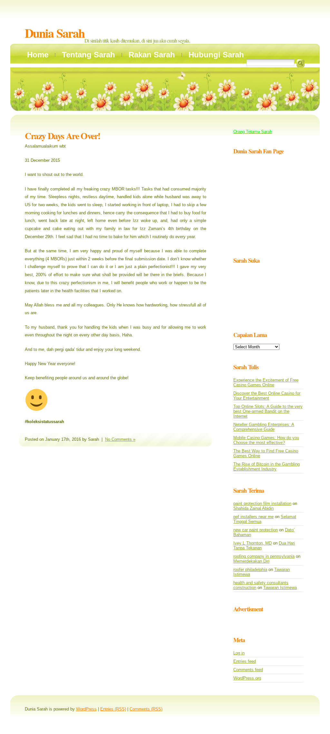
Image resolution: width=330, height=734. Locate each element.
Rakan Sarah (152, 54)
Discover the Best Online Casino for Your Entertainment (266, 396)
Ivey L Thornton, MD (252, 543)
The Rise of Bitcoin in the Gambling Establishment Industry (266, 466)
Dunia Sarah (54, 33)
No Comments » (120, 439)
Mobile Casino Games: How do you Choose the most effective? (266, 440)
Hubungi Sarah (216, 54)
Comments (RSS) (146, 709)
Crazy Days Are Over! (62, 135)
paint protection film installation (262, 503)
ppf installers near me (253, 516)
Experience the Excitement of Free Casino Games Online (265, 382)
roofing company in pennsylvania (264, 556)
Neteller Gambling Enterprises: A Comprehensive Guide (263, 427)
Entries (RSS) (113, 709)
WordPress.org (247, 678)
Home (37, 54)
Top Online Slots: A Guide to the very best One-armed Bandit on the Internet (268, 411)
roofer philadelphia (250, 569)
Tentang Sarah (88, 54)
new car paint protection (255, 529)
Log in (239, 653)
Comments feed (248, 669)
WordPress (86, 709)
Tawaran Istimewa (280, 587)
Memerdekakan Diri (251, 561)
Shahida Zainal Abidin (253, 508)
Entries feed (244, 661)
